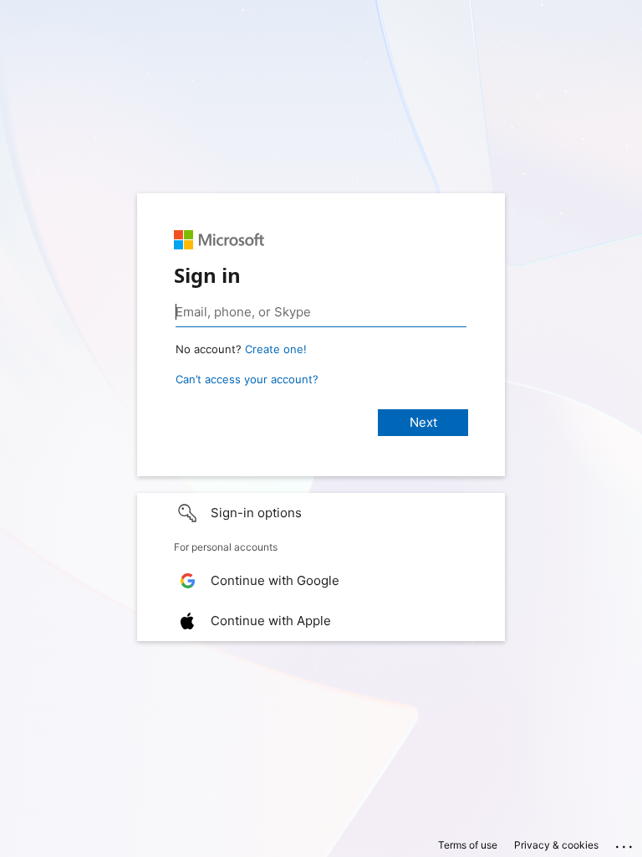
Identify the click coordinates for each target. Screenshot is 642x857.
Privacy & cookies (556, 845)
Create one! (276, 349)
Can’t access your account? (247, 379)
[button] (321, 513)
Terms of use (467, 845)
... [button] (625, 842)
